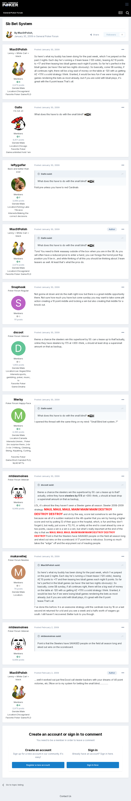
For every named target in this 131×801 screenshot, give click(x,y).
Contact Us (65, 796)
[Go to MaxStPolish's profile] (9, 34)
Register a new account (38, 765)
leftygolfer (18, 165)
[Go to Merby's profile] (18, 415)
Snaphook (18, 287)
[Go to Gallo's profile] (18, 123)
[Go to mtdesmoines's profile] (18, 492)
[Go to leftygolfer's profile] (18, 184)
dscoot (18, 332)
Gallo (18, 107)
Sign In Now (93, 765)
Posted (47, 49)
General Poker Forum (47, 36)
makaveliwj (18, 556)
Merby (18, 399)
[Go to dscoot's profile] (18, 348)
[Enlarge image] (85, 114)
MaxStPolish (25, 32)
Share (95, 34)
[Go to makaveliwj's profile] (18, 572)
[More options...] (123, 50)
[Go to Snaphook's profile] (18, 303)
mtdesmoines (18, 476)
